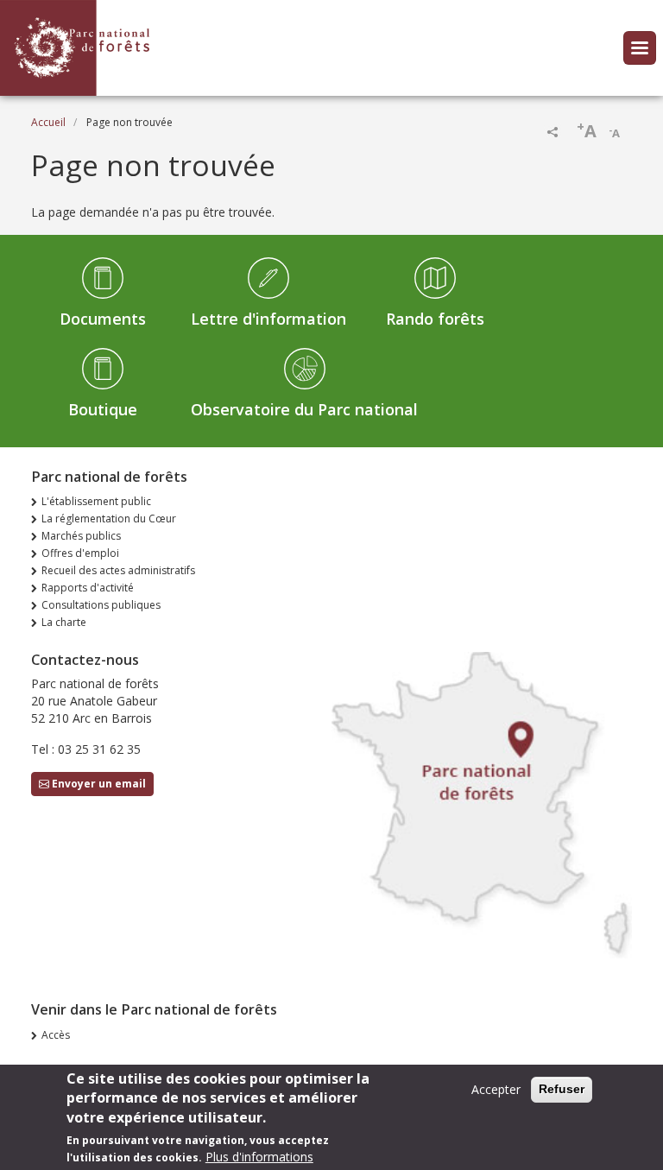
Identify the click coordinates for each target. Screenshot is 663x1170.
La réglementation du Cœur (108, 518)
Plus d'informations (259, 1156)
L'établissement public (96, 501)
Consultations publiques (101, 605)
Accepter (496, 1089)
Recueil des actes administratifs (118, 570)
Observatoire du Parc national (304, 409)
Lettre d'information (268, 318)
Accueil (48, 122)
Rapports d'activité (87, 587)
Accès (55, 1035)
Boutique (102, 409)
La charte (63, 622)
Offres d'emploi (80, 553)
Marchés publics (81, 535)
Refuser (561, 1089)
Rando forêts (435, 318)
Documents (103, 318)
